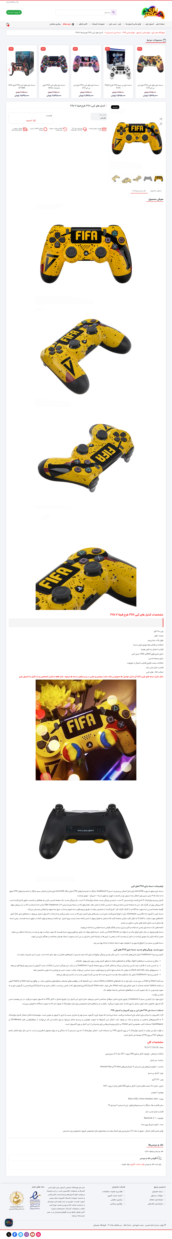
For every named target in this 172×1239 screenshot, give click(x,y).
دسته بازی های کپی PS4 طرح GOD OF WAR (21, 86)
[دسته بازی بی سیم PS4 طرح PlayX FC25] (118, 64)
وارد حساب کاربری (137, 1164)
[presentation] (9, 70)
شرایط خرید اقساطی (155, 1203)
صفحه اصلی (160, 24)
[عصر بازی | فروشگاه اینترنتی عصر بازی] (153, 12)
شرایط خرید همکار (156, 1199)
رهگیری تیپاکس (116, 1203)
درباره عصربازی (157, 1191)
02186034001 (11, 2)
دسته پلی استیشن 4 (113, 32)
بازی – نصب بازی (115, 24)
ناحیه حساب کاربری (115, 1195)
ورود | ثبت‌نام (13, 12)
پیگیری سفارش (55, 24)
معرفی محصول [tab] (155, 190)
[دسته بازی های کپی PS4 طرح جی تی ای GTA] (150, 64)
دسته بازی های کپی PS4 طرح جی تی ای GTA (150, 86)
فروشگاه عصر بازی (158, 32)
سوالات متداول (157, 1195)
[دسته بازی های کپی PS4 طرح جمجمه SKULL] (54, 64)
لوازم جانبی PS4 (128, 32)
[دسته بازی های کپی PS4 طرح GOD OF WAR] (22, 64)
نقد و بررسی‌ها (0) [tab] (139, 190)
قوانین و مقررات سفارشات (112, 1191)
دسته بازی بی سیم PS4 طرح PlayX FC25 (118, 86)
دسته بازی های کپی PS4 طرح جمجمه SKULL (54, 86)
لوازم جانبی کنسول (143, 32)
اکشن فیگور (83, 24)
